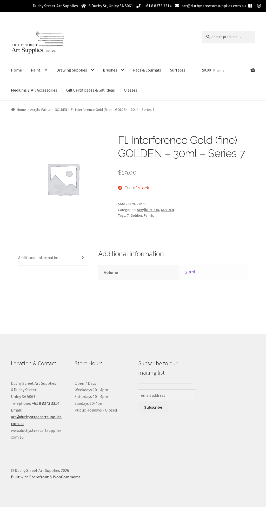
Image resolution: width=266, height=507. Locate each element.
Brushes (110, 70)
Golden (136, 215)
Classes (130, 90)
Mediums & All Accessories (34, 90)
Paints (149, 215)
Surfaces (177, 70)
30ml (190, 271)
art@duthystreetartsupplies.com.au (214, 5)
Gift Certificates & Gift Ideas (90, 90)
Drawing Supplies (71, 70)
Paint (36, 70)
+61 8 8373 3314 (157, 5)
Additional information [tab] (38, 257)
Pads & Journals (147, 70)
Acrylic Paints (40, 109)
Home (16, 70)
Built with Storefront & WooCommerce (46, 476)
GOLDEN (61, 109)
